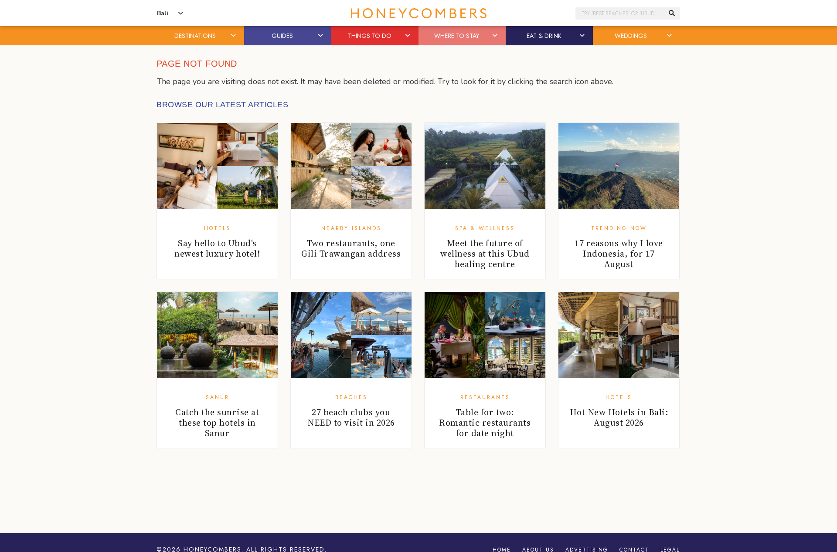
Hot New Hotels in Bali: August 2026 (619, 417)
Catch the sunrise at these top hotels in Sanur (217, 422)
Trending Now (619, 228)
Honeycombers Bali (418, 13)
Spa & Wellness (485, 228)
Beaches (351, 397)
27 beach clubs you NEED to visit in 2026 (351, 417)
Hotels (217, 228)
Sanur (217, 397)
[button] (234, 35)
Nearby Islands (351, 228)
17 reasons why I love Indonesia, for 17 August (619, 253)
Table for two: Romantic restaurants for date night (485, 422)
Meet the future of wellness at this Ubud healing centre (485, 253)
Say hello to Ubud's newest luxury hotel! (217, 248)
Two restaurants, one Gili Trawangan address (351, 248)
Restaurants (485, 397)
